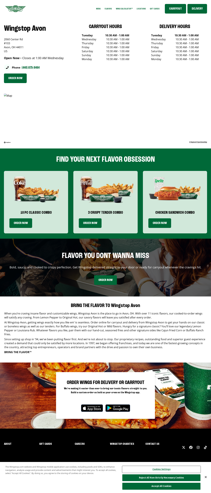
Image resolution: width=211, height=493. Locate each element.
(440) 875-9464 (31, 67)
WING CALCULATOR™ (124, 9)
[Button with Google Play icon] (118, 408)
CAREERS (80, 443)
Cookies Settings (161, 469)
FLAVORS (108, 9)
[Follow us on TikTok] (205, 447)
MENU (98, 9)
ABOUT (8, 443)
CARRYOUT (175, 8)
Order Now (21, 223)
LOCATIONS (141, 9)
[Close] (205, 477)
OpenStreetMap (202, 142)
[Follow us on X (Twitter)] (183, 447)
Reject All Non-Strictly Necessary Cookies (161, 477)
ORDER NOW (15, 78)
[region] (105, 477)
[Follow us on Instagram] (198, 447)
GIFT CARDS (155, 9)
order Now (90, 223)
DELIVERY (197, 8)
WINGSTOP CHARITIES (122, 443)
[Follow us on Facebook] (191, 447)
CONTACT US (152, 443)
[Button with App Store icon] (92, 408)
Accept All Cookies (161, 486)
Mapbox (193, 142)
